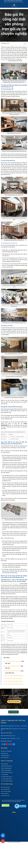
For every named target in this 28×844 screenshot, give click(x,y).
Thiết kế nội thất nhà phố (6, 768)
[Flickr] (11, 744)
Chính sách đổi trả (5, 793)
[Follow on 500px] (14, 744)
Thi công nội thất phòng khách (14, 675)
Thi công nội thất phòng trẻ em (14, 684)
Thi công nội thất (4, 774)
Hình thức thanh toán (5, 787)
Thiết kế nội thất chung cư (6, 766)
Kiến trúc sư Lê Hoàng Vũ (6, 751)
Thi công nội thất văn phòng (7, 780)
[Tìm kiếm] (26, 5)
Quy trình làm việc (4, 757)
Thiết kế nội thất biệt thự (6, 770)
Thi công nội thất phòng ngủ (13, 681)
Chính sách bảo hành (5, 789)
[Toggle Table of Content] (24, 43)
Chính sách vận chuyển (6, 791)
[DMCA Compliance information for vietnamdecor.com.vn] (5, 805)
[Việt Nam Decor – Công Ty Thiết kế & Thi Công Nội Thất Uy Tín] (14, 5)
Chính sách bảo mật (5, 795)
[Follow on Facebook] (2, 744)
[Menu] (2, 5)
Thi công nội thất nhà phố (12, 666)
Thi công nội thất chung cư (13, 661)
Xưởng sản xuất (4, 753)
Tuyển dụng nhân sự (5, 755)
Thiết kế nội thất (4, 763)
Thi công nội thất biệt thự (12, 671)
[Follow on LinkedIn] (9, 744)
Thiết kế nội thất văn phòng (6, 772)
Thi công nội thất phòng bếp (13, 678)
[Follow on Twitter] (4, 744)
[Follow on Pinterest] (7, 744)
